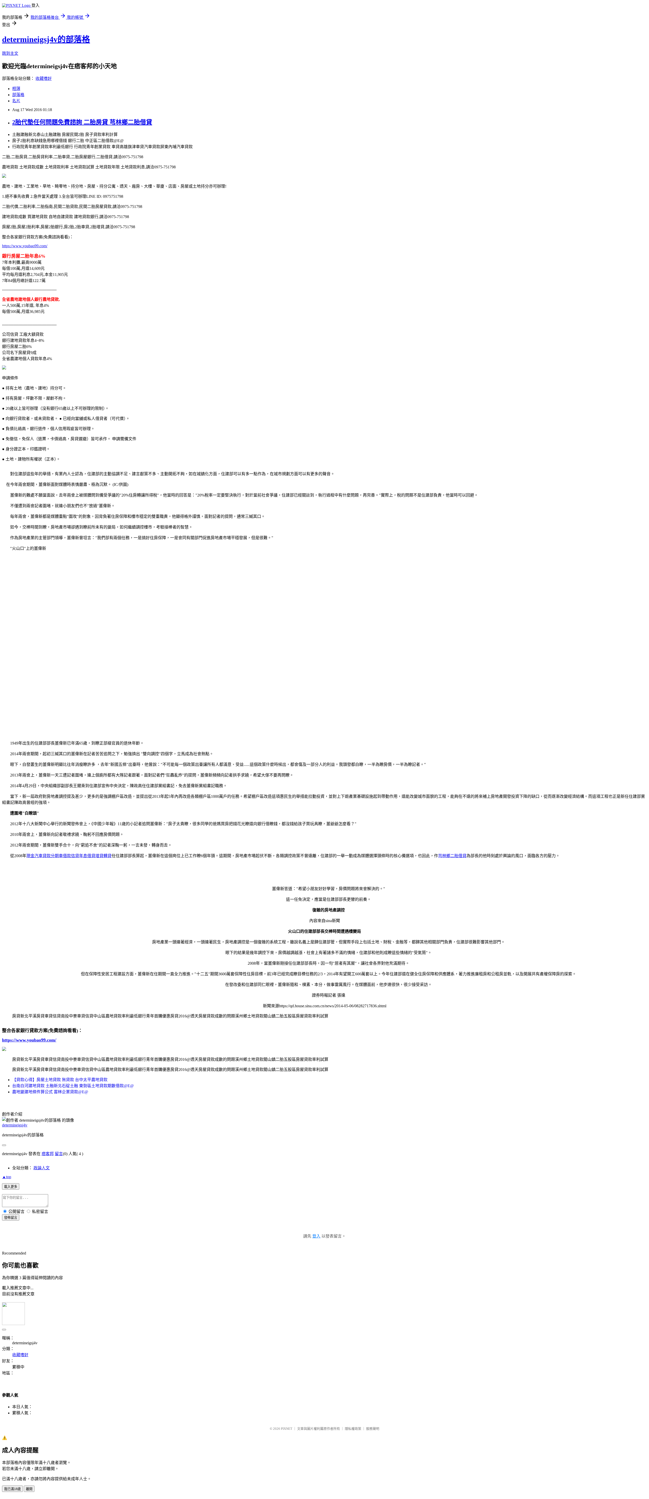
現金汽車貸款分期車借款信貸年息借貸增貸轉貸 (69, 856)
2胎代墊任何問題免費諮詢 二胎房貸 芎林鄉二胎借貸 (82, 122)
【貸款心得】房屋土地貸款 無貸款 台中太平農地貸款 (59, 1080)
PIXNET (286, 1429)
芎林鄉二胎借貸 (452, 856)
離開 (29, 1489)
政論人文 (41, 1168)
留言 (59, 1154)
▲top (6, 1177)
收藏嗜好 (43, 78)
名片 (16, 101)
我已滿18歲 (12, 1489)
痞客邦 (48, 1154)
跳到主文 (10, 53)
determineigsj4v (14, 1125)
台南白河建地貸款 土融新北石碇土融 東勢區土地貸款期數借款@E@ (73, 1086)
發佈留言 (10, 1218)
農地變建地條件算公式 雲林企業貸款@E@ (50, 1092)
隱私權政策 (353, 1429)
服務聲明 (372, 1429)
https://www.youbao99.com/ (24, 246)
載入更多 (10, 1187)
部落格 (18, 95)
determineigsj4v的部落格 (46, 39)
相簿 (16, 88)
